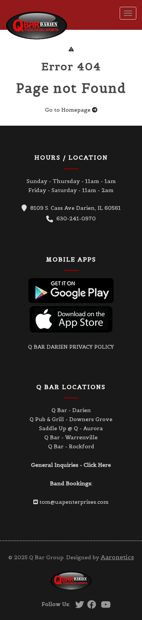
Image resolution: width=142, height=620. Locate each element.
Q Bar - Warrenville (71, 437)
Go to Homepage (68, 109)
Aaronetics (117, 557)
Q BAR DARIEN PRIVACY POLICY (71, 346)
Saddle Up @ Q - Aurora (71, 428)
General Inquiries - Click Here (71, 465)
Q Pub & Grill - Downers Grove (71, 419)
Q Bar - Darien (71, 410)
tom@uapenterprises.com (74, 501)
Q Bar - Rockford (71, 446)
